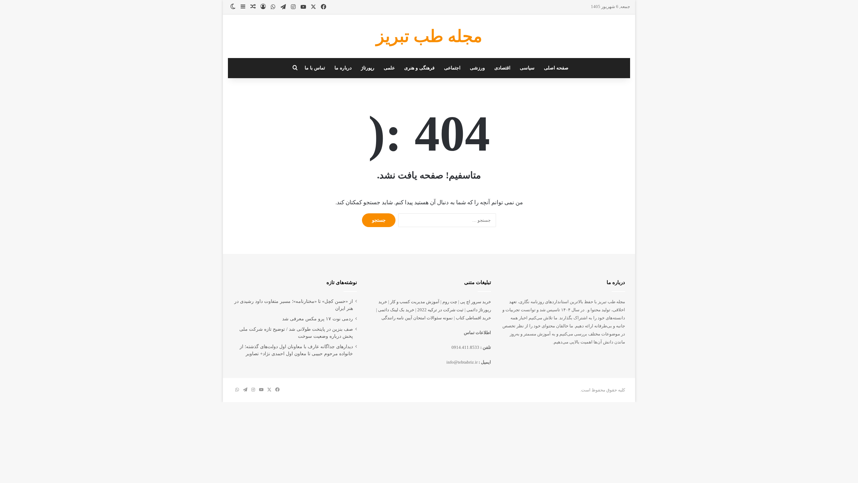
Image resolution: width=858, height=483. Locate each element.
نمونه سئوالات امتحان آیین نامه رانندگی (417, 317)
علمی (389, 67)
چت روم (449, 301)
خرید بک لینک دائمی (396, 309)
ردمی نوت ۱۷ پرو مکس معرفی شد (317, 318)
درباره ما (343, 67)
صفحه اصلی (556, 67)
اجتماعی (452, 67)
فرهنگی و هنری (419, 67)
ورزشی (477, 67)
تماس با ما (315, 67)
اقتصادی (502, 67)
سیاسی (527, 67)
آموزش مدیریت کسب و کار (414, 301)
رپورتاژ (367, 67)
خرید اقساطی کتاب (473, 317)
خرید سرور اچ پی (475, 301)
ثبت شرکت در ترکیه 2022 (440, 309)
